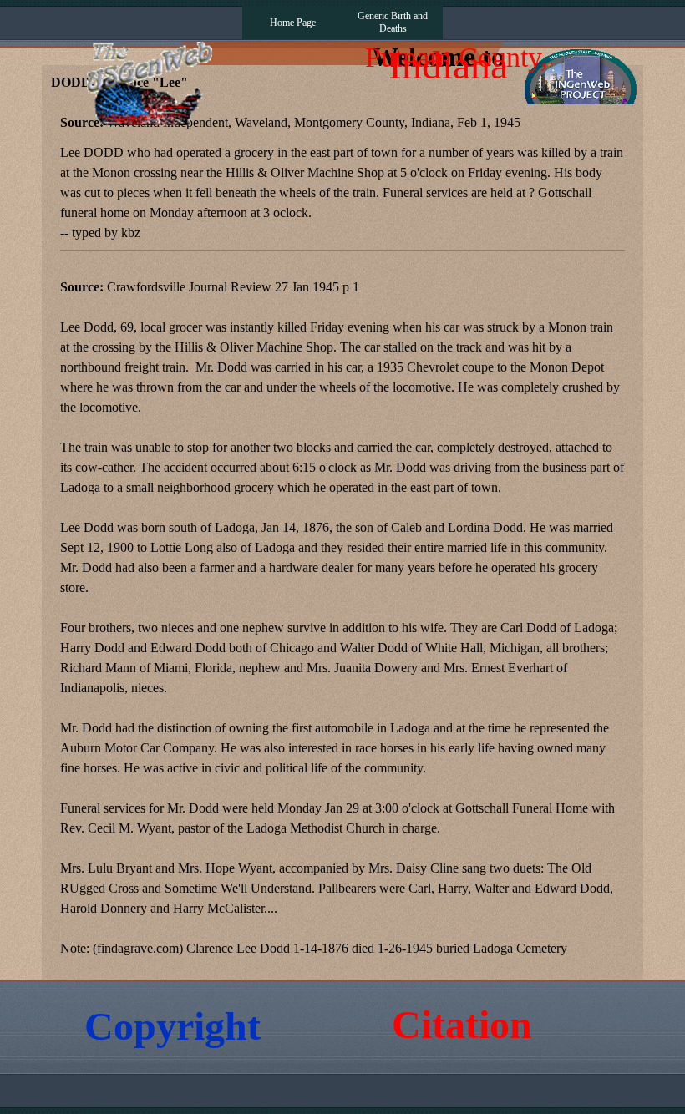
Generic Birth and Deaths (393, 22)
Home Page (293, 22)
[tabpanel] (342, 536)
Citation (462, 1024)
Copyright (172, 1026)
